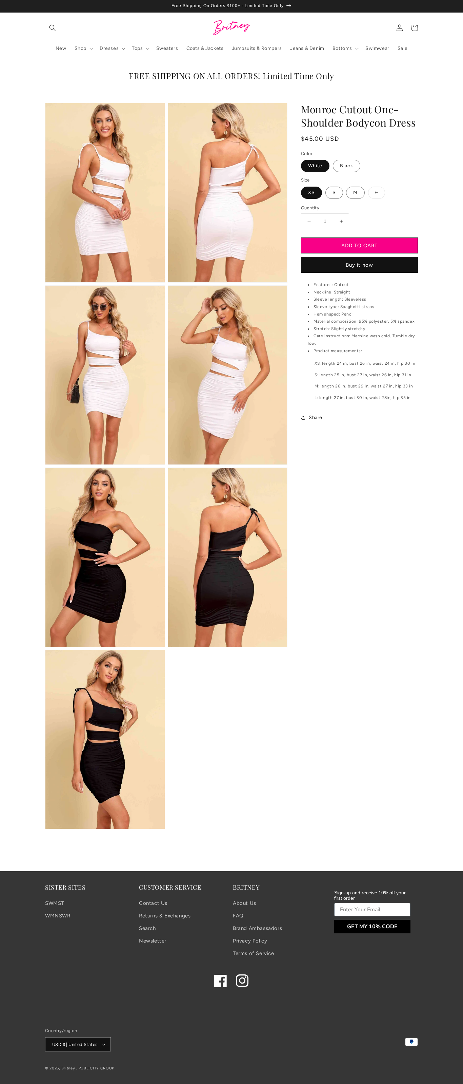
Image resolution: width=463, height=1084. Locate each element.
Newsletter (152, 941)
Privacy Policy (250, 941)
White (315, 166)
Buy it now (359, 265)
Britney (68, 1068)
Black (346, 166)
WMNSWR (58, 916)
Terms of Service (253, 953)
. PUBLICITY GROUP (95, 1068)
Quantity (310, 207)
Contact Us (153, 903)
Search (147, 928)
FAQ (238, 916)
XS (311, 192)
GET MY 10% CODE (372, 926)
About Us (244, 903)
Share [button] (315, 418)
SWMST (54, 903)
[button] (52, 27)
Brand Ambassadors (257, 928)
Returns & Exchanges (164, 916)
